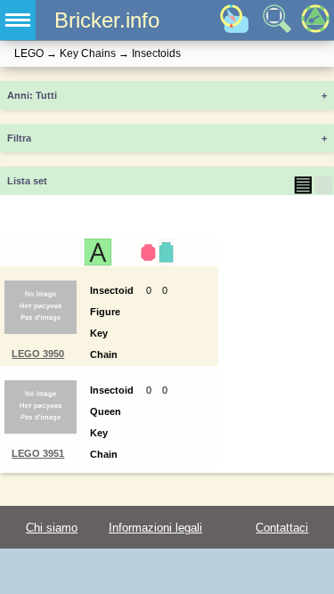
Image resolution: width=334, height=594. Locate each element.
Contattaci (282, 527)
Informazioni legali (155, 527)
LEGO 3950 (38, 353)
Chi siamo (51, 527)
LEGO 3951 (38, 453)
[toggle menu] (18, 20)
